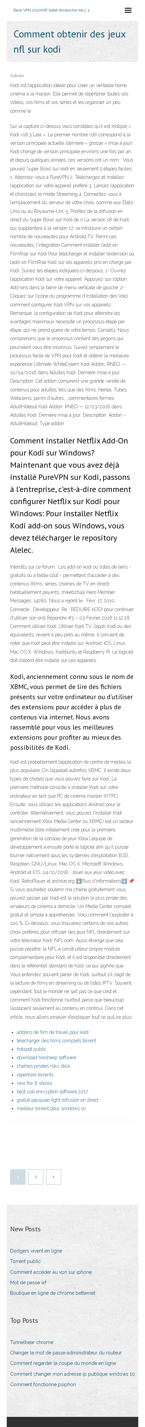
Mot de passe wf (28, 1282)
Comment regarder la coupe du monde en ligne (63, 1363)
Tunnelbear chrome (31, 1342)
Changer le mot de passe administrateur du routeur (66, 1352)
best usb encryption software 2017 (52, 1091)
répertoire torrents (35, 1074)
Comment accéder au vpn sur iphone (51, 1272)
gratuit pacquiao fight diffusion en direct (57, 1100)
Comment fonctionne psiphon (43, 1384)
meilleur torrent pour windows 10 (51, 1108)
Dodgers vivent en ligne (36, 1251)
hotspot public (31, 1049)
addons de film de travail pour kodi (53, 1032)
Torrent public (25, 1261)
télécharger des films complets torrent (56, 1040)
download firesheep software (46, 1057)
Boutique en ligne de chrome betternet (52, 1293)
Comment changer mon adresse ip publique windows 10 (72, 1374)
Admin (17, 75)
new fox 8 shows (34, 1083)
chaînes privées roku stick (43, 1066)
